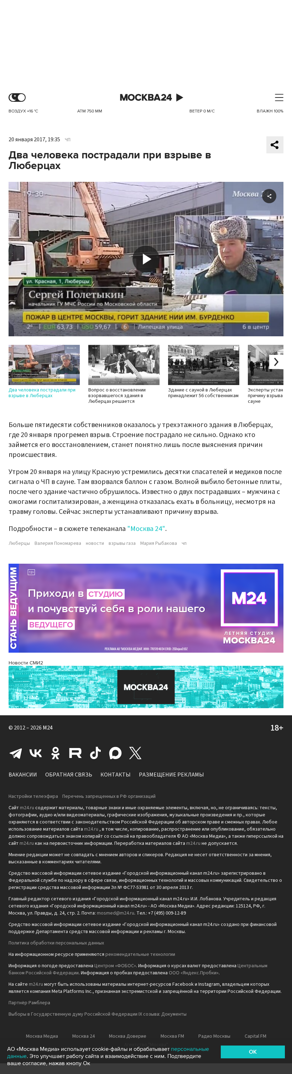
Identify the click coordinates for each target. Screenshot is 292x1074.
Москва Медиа (42, 1036)
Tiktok (95, 753)
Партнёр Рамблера (29, 1002)
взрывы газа (122, 543)
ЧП (68, 139)
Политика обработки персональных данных (56, 943)
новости (95, 543)
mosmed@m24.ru (115, 913)
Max (115, 753)
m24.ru (27, 807)
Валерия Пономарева (58, 543)
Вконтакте (35, 753)
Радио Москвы (214, 1036)
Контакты (115, 775)
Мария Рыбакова (158, 543)
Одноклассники (55, 753)
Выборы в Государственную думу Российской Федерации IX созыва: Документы (98, 1014)
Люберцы (19, 543)
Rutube (75, 753)
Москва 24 (146, 98)
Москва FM (172, 1036)
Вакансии (23, 775)
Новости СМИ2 (26, 663)
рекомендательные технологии (140, 954)
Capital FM (255, 1036)
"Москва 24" (146, 529)
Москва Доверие (127, 1036)
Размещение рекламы (171, 775)
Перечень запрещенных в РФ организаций (109, 796)
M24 (48, 728)
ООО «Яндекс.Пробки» (194, 972)
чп (184, 543)
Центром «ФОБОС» (115, 965)
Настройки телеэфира (33, 796)
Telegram (16, 753)
